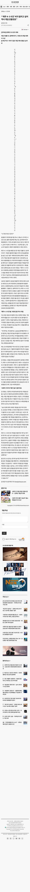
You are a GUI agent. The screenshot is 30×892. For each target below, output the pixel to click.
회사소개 (5, 834)
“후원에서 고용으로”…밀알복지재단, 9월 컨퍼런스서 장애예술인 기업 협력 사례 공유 (12, 692)
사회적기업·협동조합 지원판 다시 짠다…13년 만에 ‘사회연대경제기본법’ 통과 (12, 666)
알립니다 (15, 836)
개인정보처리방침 (11, 834)
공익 (17, 6)
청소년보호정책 (19, 834)
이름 (3, 524)
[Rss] (22, 838)
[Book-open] (16, 838)
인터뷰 (8, 11)
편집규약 (25, 834)
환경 (14, 6)
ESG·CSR (25, 6)
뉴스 (4, 6)
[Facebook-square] (11, 838)
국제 (20, 6)
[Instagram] (13, 838)
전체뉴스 (3, 11)
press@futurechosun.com (17, 826)
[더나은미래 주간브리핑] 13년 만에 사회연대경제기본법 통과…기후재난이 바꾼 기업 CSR (12, 602)
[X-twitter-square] (8, 838)
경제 (8, 6)
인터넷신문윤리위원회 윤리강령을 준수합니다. (15, 827)
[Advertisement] (15, 748)
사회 (11, 6)
